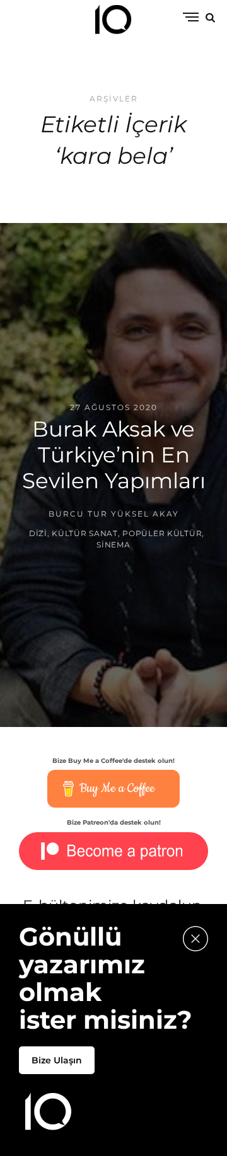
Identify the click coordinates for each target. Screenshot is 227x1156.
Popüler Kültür (162, 534)
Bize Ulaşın (57, 1060)
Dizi (38, 534)
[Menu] (191, 18)
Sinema (113, 545)
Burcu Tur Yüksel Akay (114, 513)
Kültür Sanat (85, 534)
